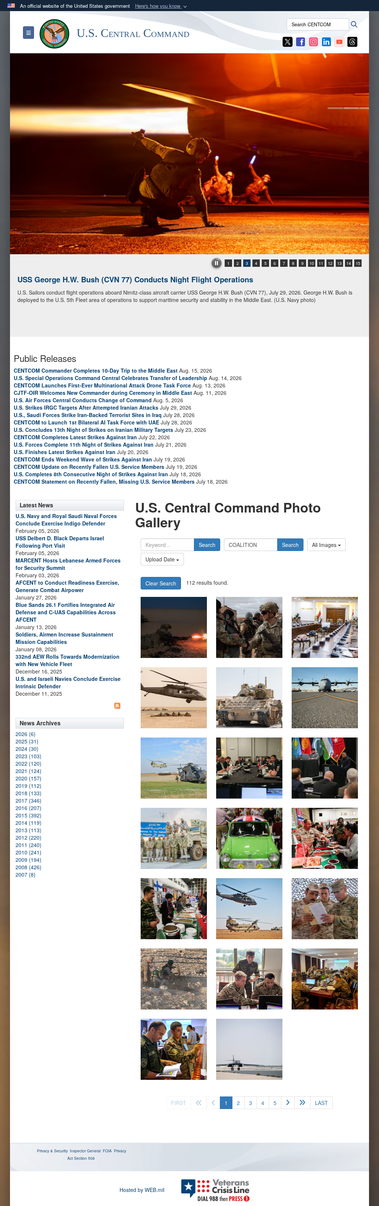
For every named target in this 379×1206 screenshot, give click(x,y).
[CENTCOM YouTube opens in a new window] (339, 41)
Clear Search (160, 583)
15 (358, 263)
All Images (325, 544)
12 (330, 263)
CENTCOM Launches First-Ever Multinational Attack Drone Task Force (102, 385)
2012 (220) (28, 837)
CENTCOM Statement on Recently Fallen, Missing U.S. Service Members (104, 481)
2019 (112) (28, 785)
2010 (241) (28, 852)
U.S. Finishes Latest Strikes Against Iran (64, 452)
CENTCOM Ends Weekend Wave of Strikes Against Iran (83, 459)
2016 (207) (28, 808)
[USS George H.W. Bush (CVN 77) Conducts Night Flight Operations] (189, 153)
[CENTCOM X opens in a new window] (288, 41)
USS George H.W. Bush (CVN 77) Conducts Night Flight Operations (135, 279)
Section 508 (84, 1158)
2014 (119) (28, 822)
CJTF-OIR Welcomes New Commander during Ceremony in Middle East (103, 392)
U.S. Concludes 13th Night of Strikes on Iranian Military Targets (93, 429)
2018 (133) (28, 793)
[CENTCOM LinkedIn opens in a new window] (326, 41)
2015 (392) (28, 815)
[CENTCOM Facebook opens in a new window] (300, 41)
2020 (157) (28, 778)
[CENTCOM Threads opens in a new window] (352, 41)
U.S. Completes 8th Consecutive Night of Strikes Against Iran (91, 474)
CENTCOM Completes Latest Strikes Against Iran (75, 437)
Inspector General (85, 1150)
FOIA (107, 1150)
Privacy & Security (52, 1150)
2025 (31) (27, 741)
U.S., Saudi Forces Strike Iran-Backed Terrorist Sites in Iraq (88, 415)
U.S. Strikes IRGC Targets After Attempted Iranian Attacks (86, 407)
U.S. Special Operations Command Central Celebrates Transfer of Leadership (110, 378)
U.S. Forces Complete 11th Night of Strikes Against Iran (84, 444)
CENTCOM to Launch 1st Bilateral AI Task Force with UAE (86, 422)
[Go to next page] (288, 1102)
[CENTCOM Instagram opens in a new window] (313, 41)
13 (339, 263)
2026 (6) (26, 734)
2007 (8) (26, 874)
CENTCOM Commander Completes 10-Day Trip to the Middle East (96, 370)
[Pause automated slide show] (216, 263)
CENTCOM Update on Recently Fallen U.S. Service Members (89, 466)
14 (348, 263)
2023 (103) (28, 756)
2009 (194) (28, 859)
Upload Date (160, 559)
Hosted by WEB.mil (142, 1189)
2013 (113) (28, 830)
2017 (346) (28, 800)
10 (311, 263)
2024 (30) (27, 748)
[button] (161, 6)
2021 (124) (28, 771)
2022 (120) (28, 763)
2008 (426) (28, 867)
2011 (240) (28, 845)
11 (321, 263)
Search (207, 544)
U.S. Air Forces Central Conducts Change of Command (83, 400)
